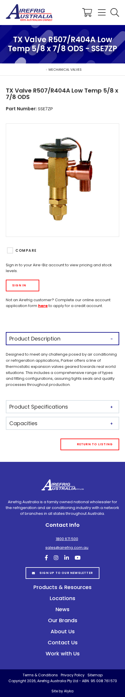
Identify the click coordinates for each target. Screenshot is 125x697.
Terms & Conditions (40, 675)
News (62, 609)
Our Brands (62, 620)
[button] (114, 12)
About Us (63, 631)
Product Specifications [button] (38, 406)
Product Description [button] (34, 338)
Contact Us (63, 642)
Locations (62, 598)
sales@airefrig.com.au (66, 547)
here (43, 305)
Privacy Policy (73, 675)
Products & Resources (62, 587)
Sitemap (95, 675)
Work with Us (63, 653)
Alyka (69, 691)
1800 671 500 (67, 539)
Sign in (19, 285)
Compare (26, 250)
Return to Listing (95, 444)
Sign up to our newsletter (66, 573)
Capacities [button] (23, 423)
